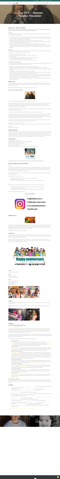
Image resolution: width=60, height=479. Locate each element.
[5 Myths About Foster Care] (15, 421)
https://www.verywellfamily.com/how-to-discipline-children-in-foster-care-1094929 (21, 408)
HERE (44, 160)
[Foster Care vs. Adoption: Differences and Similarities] (45, 421)
